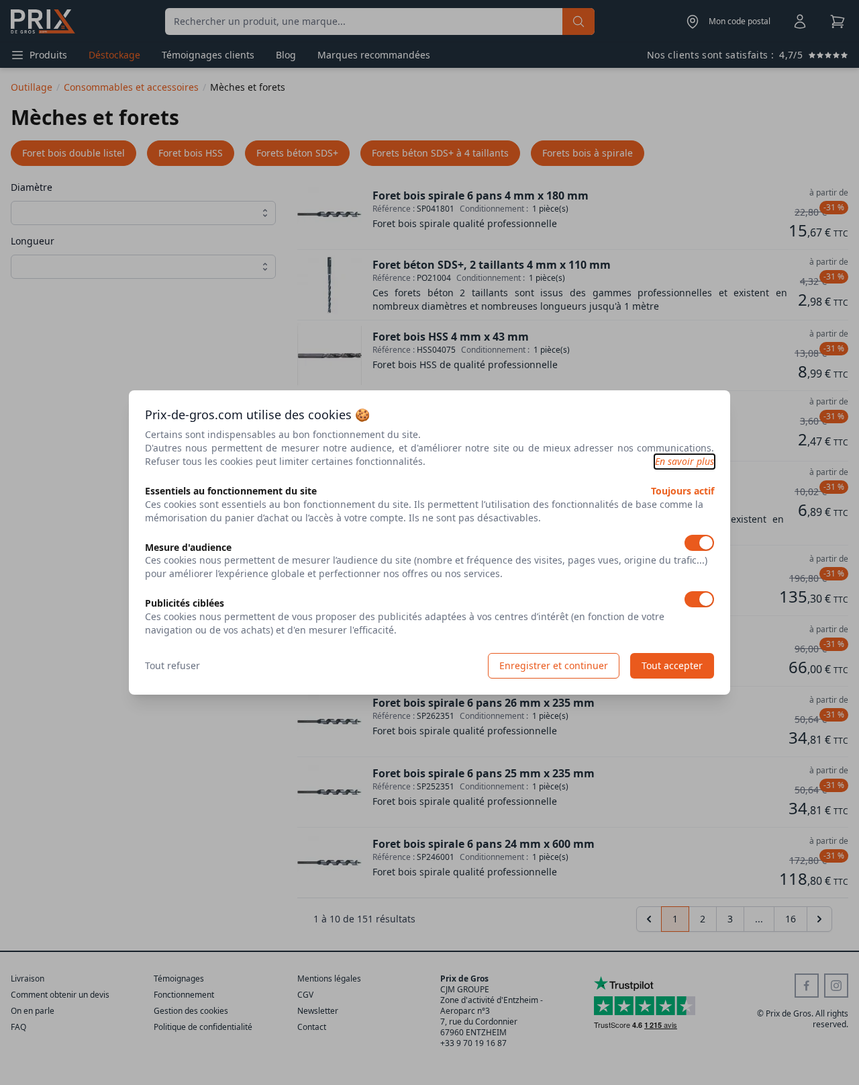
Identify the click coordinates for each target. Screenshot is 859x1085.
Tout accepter (672, 665)
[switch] (699, 543)
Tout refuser (172, 665)
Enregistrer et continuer (553, 665)
